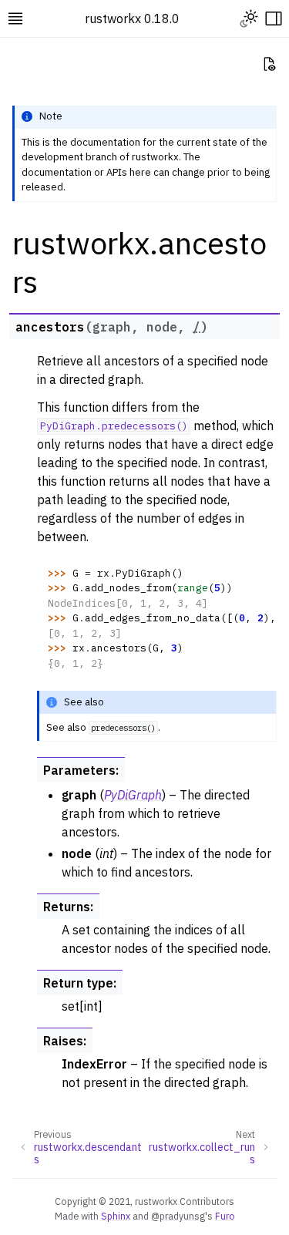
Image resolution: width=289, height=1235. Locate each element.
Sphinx (115, 1216)
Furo (225, 1216)
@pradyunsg (178, 1216)
